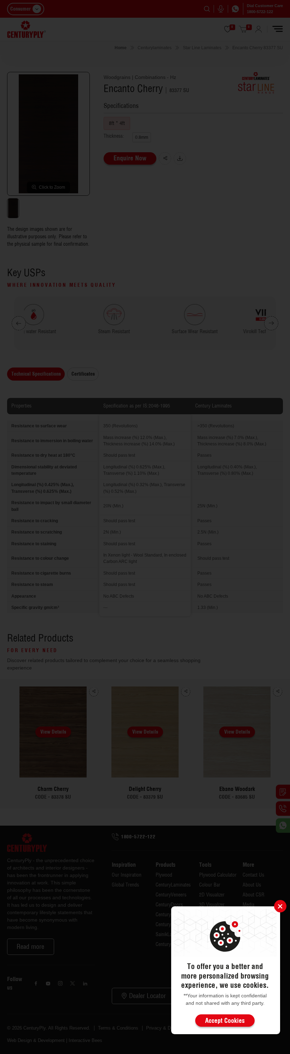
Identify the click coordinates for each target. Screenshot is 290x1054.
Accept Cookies (225, 1020)
